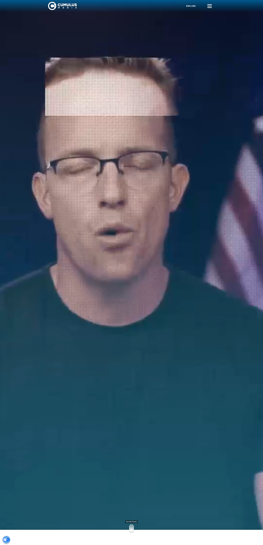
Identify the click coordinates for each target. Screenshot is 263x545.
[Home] (91, 6)
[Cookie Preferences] (6, 539)
